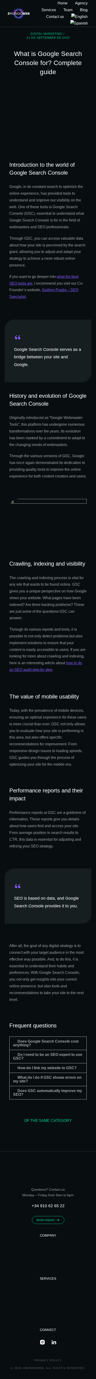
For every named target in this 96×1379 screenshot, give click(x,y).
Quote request (45, 1220)
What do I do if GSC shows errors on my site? (47, 1079)
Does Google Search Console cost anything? (46, 1043)
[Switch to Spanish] (79, 23)
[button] (48, 1043)
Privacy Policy (48, 1360)
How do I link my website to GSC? (47, 1068)
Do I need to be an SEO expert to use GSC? (47, 1056)
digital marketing (46, 33)
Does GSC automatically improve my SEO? (47, 1092)
